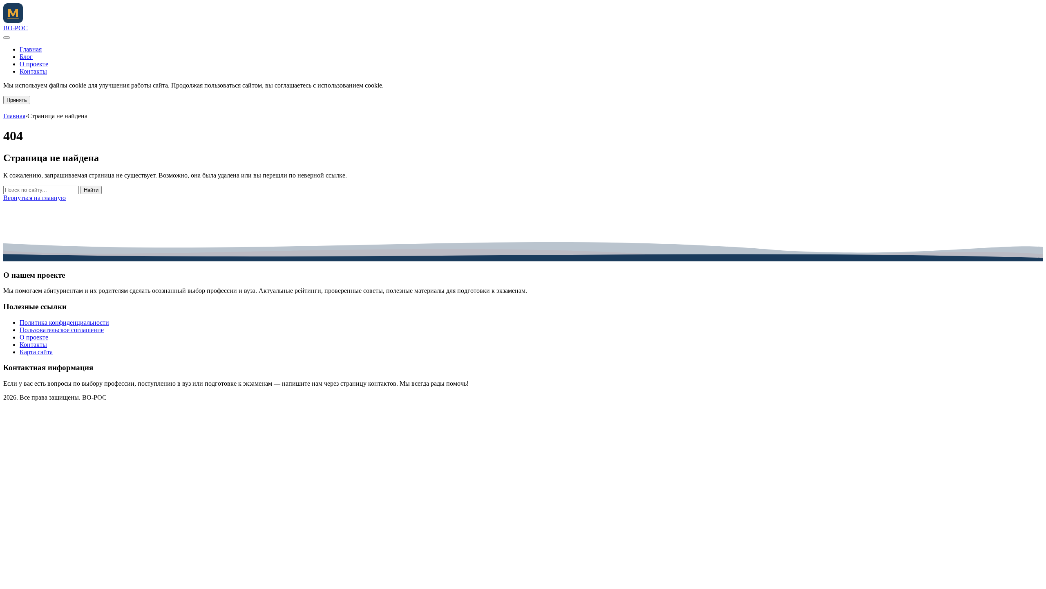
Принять (17, 100)
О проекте (34, 64)
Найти (91, 190)
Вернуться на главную (34, 197)
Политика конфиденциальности (64, 322)
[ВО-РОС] (13, 20)
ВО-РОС (15, 28)
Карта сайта (36, 351)
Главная (31, 49)
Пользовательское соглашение (62, 329)
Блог (26, 56)
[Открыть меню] (6, 37)
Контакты (33, 71)
